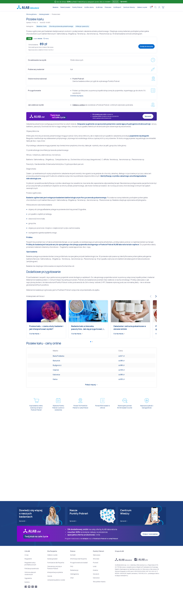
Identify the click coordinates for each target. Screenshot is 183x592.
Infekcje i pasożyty (82, 26)
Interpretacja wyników (55, 572)
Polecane (108, 7)
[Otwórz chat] (151, 7)
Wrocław (96, 559)
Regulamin (28, 559)
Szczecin (96, 574)
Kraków (95, 570)
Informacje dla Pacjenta (78, 559)
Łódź (94, 566)
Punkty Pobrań (77, 7)
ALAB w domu (89, 7)
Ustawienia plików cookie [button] (56, 580)
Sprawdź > (22, 521)
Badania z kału (42, 26)
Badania (55, 7)
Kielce (55, 379)
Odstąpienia (74, 574)
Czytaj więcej (34, 334)
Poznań (95, 563)
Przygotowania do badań (79, 563)
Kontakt (73, 555)
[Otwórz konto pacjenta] (159, 7)
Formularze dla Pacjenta (55, 563)
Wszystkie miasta (99, 582)
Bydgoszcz (57, 365)
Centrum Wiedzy (129, 7)
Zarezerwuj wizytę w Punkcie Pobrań (54, 567)
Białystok (56, 360)
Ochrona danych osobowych (30, 573)
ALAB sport (117, 7)
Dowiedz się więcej (76, 96)
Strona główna (31, 14)
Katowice (56, 374)
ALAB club (99, 7)
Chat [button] (72, 578)
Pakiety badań (65, 7)
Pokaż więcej (90, 384)
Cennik (49, 576)
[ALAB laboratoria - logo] (28, 7)
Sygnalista (28, 578)
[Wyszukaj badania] (155, 7)
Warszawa (96, 555)
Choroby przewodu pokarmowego (61, 26)
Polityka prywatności (32, 568)
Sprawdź (123, 2)
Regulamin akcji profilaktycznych (30, 564)
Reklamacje (74, 570)
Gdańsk (56, 370)
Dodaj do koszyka (146, 46)
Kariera (27, 582)
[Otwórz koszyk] (163, 7)
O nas (26, 555)
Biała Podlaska (58, 356)
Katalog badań (44, 14)
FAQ (71, 566)
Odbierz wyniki (142, 7)
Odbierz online (78, 105)
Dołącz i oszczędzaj (150, 534)
